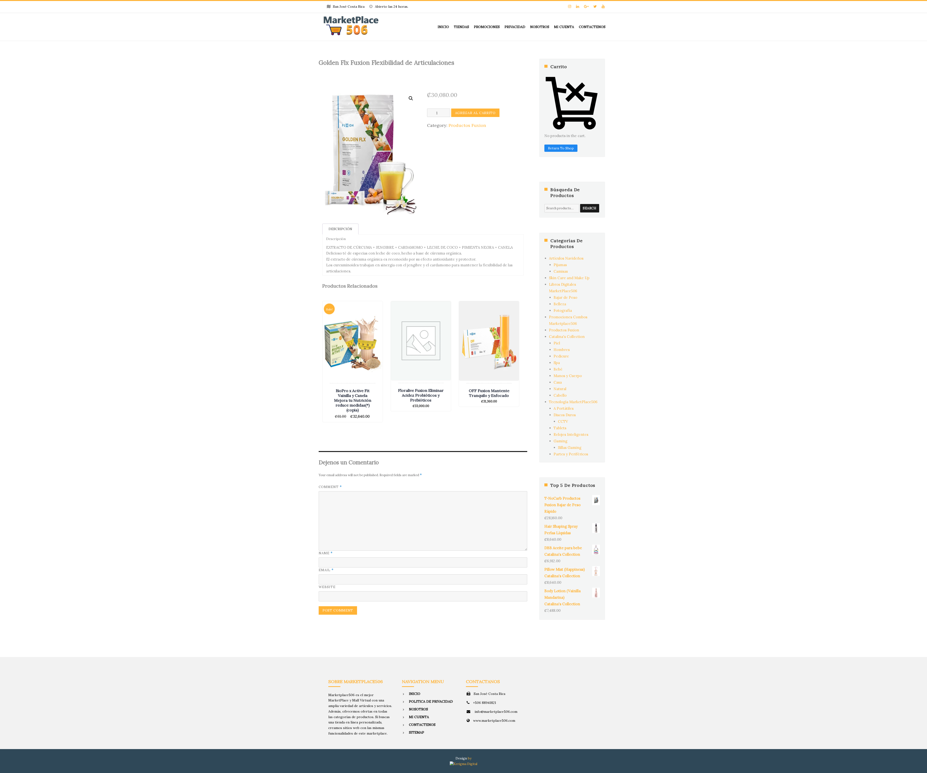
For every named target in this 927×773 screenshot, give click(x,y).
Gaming (560, 441)
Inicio (443, 27)
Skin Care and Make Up (569, 278)
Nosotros (539, 27)
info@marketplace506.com (495, 711)
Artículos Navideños (566, 258)
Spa (557, 362)
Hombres (562, 349)
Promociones (487, 27)
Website (327, 587)
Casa (558, 382)
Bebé (558, 369)
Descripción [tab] (340, 229)
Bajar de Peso (565, 297)
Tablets (560, 428)
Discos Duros (565, 415)
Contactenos (592, 27)
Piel (557, 343)
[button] (411, 98)
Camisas (561, 271)
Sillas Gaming (569, 447)
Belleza (560, 304)
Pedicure (561, 356)
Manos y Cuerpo (568, 375)
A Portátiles (564, 408)
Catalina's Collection (567, 336)
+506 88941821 (484, 702)
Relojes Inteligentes (571, 434)
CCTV (563, 421)
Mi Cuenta (564, 27)
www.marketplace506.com (494, 720)
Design (461, 758)
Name (326, 553)
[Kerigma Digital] (463, 763)
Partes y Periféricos (571, 454)
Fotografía (563, 310)
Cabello (560, 395)
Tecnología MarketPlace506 (573, 402)
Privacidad (515, 27)
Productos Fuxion (467, 125)
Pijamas (560, 265)
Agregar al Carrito (475, 113)
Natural (560, 388)
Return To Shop (561, 148)
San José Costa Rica (489, 694)
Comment (330, 487)
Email (326, 570)
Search (590, 208)
